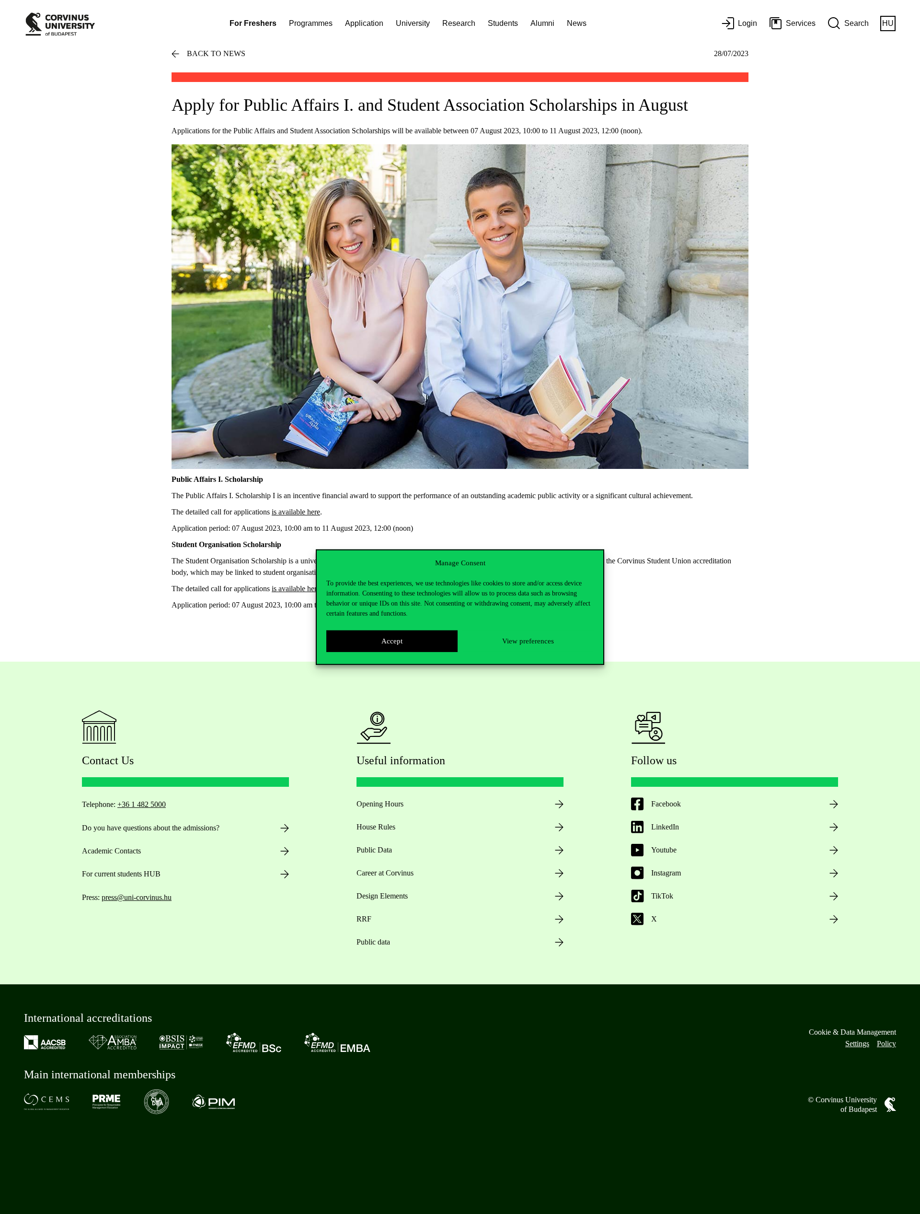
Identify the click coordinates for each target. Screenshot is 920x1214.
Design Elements (382, 896)
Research (458, 23)
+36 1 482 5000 (141, 804)
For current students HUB (121, 874)
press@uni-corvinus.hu (137, 897)
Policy (886, 1043)
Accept (391, 641)
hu (888, 23)
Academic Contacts (111, 851)
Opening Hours (379, 804)
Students (503, 23)
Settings (857, 1043)
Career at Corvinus (385, 873)
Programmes (311, 23)
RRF (363, 919)
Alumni (542, 23)
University (413, 23)
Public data (373, 942)
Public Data (374, 850)
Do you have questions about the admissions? (150, 828)
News (576, 23)
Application (364, 23)
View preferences (528, 641)
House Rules (375, 827)
